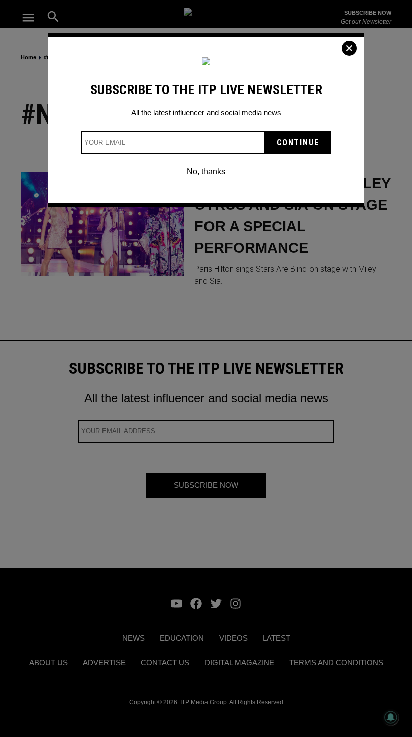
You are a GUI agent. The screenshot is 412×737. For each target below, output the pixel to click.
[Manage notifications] (391, 717)
